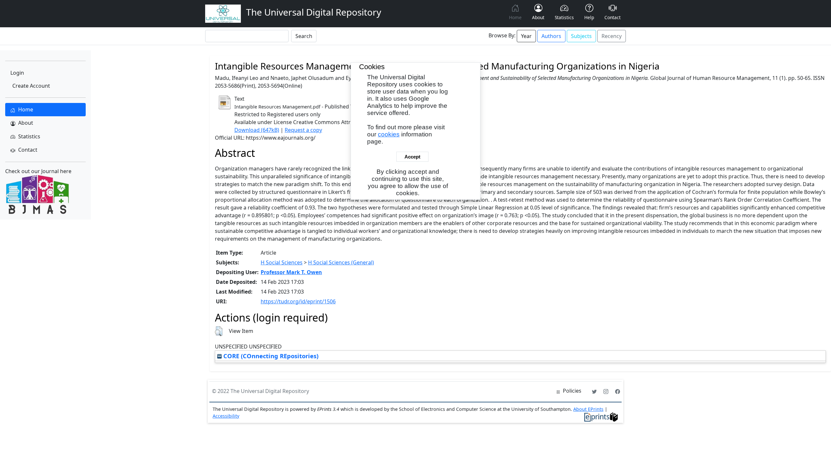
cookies (389, 134)
